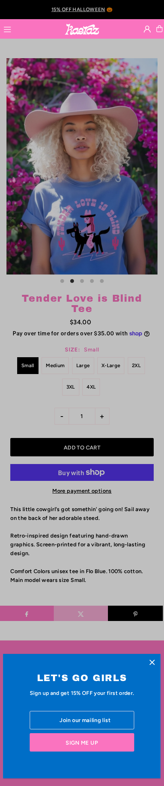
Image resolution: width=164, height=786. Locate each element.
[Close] (152, 662)
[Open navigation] (30, 28)
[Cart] (159, 28)
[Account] (147, 29)
